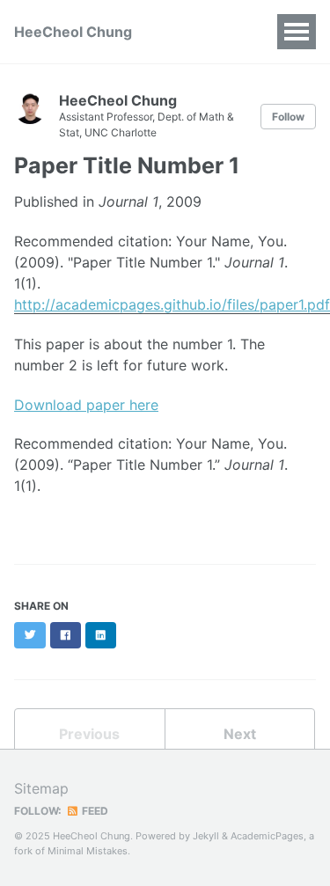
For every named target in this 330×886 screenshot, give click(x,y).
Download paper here (86, 405)
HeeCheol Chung (73, 31)
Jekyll (206, 836)
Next (240, 734)
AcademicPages (267, 836)
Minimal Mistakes (88, 851)
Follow (288, 116)
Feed (93, 810)
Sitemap (41, 788)
